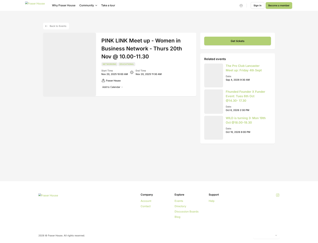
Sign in (258, 5)
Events (179, 201)
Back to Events (58, 26)
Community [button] (86, 5)
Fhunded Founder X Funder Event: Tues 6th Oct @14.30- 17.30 (245, 96)
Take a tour (108, 5)
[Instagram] (278, 195)
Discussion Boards (187, 211)
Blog (177, 216)
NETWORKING (109, 64)
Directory (180, 206)
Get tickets (237, 41)
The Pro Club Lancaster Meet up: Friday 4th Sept (244, 68)
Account (146, 201)
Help (211, 201)
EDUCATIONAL (127, 64)
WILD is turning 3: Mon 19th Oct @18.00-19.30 (246, 120)
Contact (146, 206)
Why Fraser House (63, 5)
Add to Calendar (111, 87)
